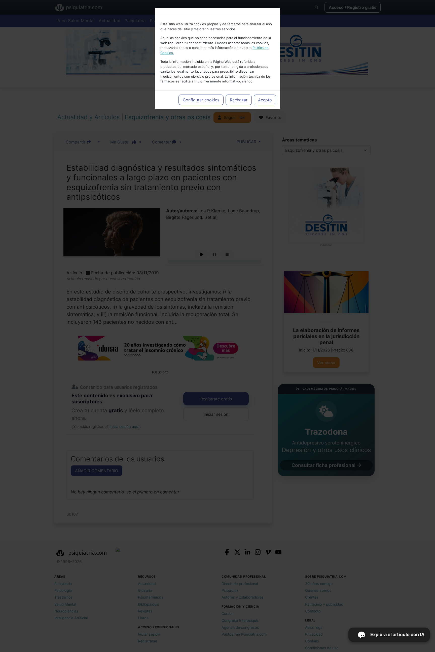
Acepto (265, 99)
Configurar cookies (201, 99)
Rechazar (238, 99)
